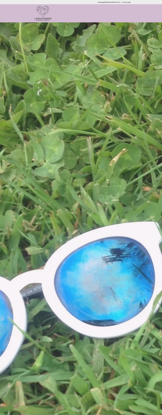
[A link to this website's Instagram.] (158, 31)
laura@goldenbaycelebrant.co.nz (109, 2)
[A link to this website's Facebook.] (158, 27)
